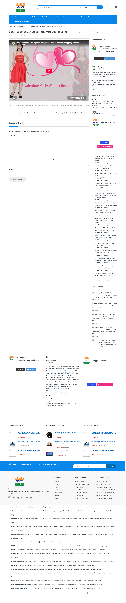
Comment (12, 135)
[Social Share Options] (93, 116)
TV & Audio (55, 17)
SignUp (111, 466)
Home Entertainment (81, 490)
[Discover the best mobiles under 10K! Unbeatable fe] (101, 134)
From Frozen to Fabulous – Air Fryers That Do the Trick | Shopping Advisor (109, 342)
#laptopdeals (96, 92)
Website (11, 169)
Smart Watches (79, 495)
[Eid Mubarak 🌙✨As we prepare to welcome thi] (108, 138)
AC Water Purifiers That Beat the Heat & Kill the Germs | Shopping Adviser (104, 295)
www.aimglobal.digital (46, 507)
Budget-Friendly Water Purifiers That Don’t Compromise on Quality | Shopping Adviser (104, 317)
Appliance (35, 17)
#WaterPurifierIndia (51, 388)
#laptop (102, 90)
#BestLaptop (96, 90)
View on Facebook (51, 399)
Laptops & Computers (88, 17)
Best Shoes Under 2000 (103, 484)
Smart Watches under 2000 (104, 487)
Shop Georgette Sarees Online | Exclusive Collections (72, 113)
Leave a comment (85, 32)
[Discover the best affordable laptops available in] (101, 129)
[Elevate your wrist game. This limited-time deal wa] (114, 134)
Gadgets (45, 17)
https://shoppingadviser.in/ (105, 80)
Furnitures (57, 490)
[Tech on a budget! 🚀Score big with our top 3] (108, 134)
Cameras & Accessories (70, 17)
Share (48, 401)
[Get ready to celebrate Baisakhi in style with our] (101, 138)
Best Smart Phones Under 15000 (105, 490)
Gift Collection (58, 492)
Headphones (79, 487)
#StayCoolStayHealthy (52, 391)
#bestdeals (108, 90)
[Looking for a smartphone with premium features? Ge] (114, 129)
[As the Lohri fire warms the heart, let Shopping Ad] (95, 138)
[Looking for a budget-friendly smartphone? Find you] (108, 129)
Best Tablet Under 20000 (103, 495)
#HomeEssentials (65, 391)
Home (10, 26)
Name (11, 160)
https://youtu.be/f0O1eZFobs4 (107, 103)
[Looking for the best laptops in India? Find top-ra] (95, 129)
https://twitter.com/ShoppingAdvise (102, 101)
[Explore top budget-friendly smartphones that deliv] (95, 134)
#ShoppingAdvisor (51, 393)
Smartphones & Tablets (22, 21)
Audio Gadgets (79, 481)
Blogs (56, 498)
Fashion (14, 17)
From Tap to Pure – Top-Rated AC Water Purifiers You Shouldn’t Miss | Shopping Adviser (104, 330)
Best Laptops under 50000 (104, 498)
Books (56, 484)
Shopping (21, 26)
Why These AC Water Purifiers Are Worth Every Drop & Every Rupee (104, 306)
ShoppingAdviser (104, 67)
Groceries (25, 17)
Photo (49, 395)
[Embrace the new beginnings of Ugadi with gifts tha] (114, 138)
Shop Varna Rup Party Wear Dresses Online (22, 113)
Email (52, 160)
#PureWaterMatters (63, 388)
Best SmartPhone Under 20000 (105, 492)
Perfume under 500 (101, 481)
